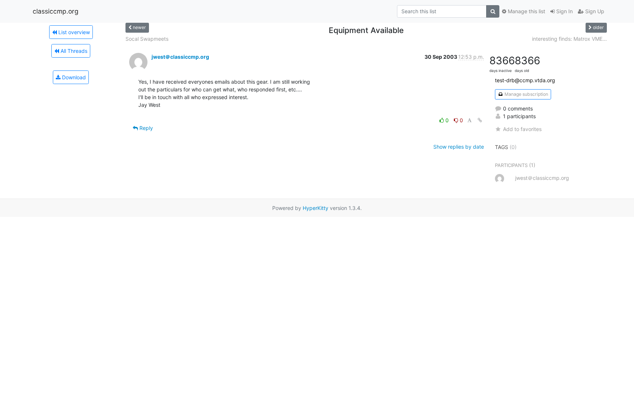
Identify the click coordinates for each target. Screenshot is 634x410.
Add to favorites (522, 129)
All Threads (73, 51)
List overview (73, 32)
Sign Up (594, 11)
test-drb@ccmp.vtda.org (525, 80)
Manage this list (525, 11)
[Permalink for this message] (480, 120)
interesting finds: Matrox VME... (569, 39)
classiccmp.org (56, 11)
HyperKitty (315, 208)
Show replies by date (458, 147)
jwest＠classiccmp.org (180, 57)
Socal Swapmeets (146, 39)
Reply (145, 128)
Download (73, 77)
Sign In (564, 11)
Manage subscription (525, 94)
